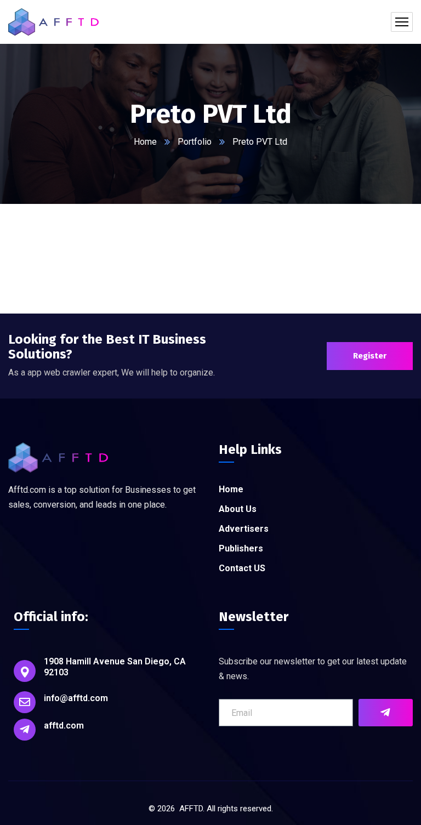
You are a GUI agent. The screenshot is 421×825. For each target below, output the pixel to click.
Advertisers (244, 529)
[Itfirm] (53, 22)
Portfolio (195, 141)
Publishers (241, 548)
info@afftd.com (76, 698)
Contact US (242, 568)
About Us (238, 509)
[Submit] (386, 712)
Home (145, 141)
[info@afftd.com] (25, 702)
